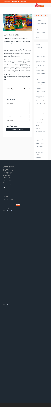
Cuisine (37, 37)
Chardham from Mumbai (41, 52)
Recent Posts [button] (39, 15)
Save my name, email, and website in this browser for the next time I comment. (18, 125)
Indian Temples (39, 119)
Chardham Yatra (39, 70)
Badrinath (38, 44)
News (37, 128)
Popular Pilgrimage (40, 135)
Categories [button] (38, 40)
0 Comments (14, 82)
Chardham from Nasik (40, 56)
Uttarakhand (38, 149)
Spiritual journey (39, 143)
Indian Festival (39, 112)
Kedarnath (38, 122)
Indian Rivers (38, 116)
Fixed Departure (39, 100)
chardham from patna (40, 65)
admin (9, 82)
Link (37, 125)
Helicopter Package (40, 103)
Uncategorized (39, 146)
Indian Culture (39, 109)
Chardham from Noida (40, 61)
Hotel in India (38, 106)
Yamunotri (38, 157)
